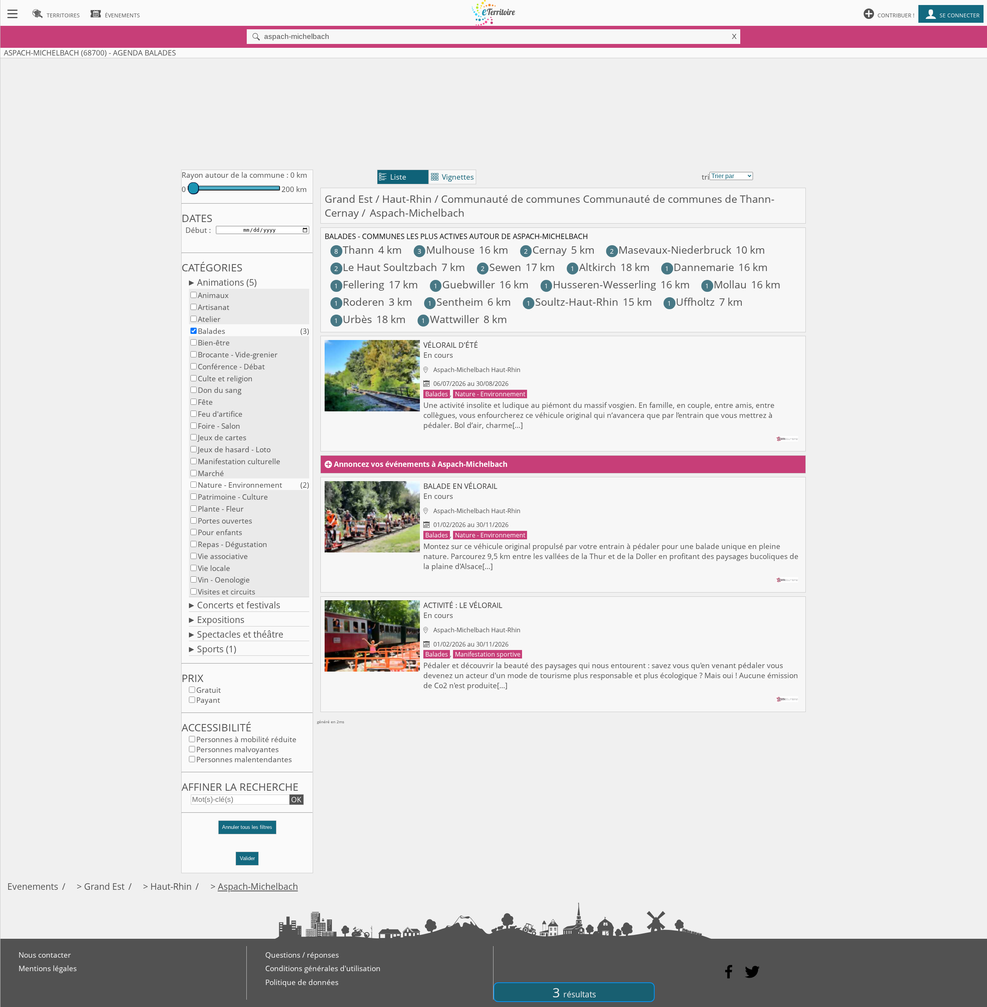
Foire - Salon (219, 426)
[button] (247, 831)
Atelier (209, 319)
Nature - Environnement (240, 485)
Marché (211, 473)
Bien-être (214, 343)
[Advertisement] (493, 112)
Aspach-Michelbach (258, 886)
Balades (211, 331)
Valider (247, 858)
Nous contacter (45, 955)
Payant (208, 700)
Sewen (501, 267)
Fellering (359, 284)
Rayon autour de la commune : (235, 175)
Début (196, 230)
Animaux (213, 295)
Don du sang (219, 390)
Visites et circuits (226, 592)
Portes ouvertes (225, 521)
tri (705, 177)
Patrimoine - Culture (233, 497)
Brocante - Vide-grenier (238, 355)
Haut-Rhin (407, 199)
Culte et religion (225, 379)
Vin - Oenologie (224, 580)
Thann (354, 250)
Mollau (726, 284)
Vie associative (223, 556)
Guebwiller (464, 284)
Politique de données (302, 982)
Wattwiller (450, 319)
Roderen (359, 302)
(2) (304, 485)
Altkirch (593, 267)
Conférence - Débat (231, 367)
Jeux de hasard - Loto (234, 450)
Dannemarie (699, 267)
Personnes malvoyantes (237, 749)
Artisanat (213, 307)
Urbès (353, 319)
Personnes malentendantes (244, 759)
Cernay (545, 250)
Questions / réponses (302, 955)
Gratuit (208, 690)
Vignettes (452, 177)
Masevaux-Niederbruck (670, 250)
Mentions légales (48, 968)
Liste (392, 177)
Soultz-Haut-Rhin (572, 302)
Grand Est (349, 199)
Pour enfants (220, 532)
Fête (205, 402)
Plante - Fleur (221, 509)
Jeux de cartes (222, 438)
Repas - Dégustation (232, 544)
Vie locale (214, 568)
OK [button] (296, 800)
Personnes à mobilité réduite (246, 739)
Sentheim (455, 302)
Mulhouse (446, 250)
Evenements (32, 886)
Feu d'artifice (220, 414)
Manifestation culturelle (239, 461)
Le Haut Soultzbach (385, 267)
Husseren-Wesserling (600, 284)
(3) (304, 331)
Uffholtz (691, 302)
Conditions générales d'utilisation (323, 968)
